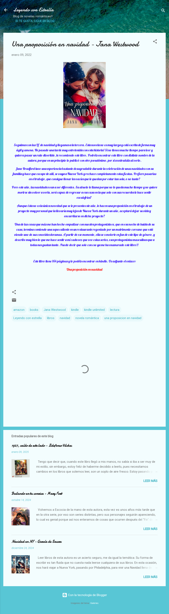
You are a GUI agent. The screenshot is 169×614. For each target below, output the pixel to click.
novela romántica (87, 318)
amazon (19, 310)
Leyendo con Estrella (33, 9)
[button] (155, 42)
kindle (75, 310)
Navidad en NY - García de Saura (36, 541)
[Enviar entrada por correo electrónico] (14, 301)
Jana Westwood (55, 310)
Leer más (150, 481)
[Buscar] (163, 11)
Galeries (94, 603)
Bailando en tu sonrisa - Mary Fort (37, 493)
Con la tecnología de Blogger (87, 595)
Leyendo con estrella (27, 318)
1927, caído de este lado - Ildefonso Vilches (42, 445)
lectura (114, 310)
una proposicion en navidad (122, 318)
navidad (65, 318)
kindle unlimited (94, 310)
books (34, 310)
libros (50, 318)
